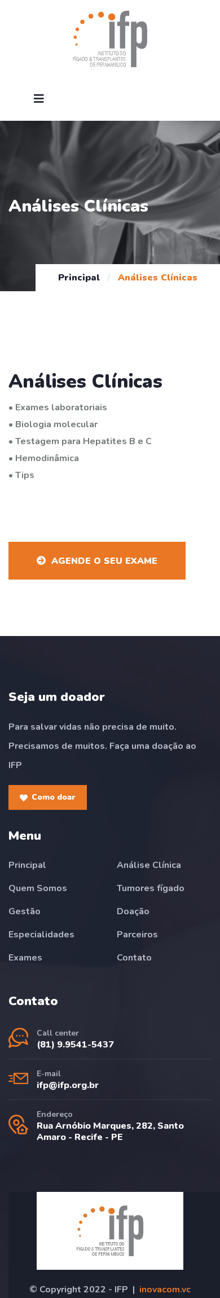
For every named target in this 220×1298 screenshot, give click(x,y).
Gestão (24, 911)
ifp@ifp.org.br (68, 1085)
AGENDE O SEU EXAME (104, 561)
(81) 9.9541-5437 (75, 1044)
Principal (79, 277)
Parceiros (137, 934)
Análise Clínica (149, 865)
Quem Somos (37, 888)
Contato (134, 957)
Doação (133, 911)
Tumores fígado (150, 888)
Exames (25, 957)
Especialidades (41, 934)
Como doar (54, 797)
